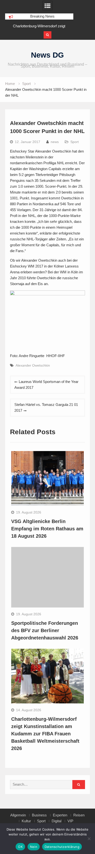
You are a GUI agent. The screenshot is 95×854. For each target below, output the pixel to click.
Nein (33, 847)
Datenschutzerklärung (62, 847)
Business (39, 815)
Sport (74, 142)
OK (20, 847)
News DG (47, 55)
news (55, 142)
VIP (70, 821)
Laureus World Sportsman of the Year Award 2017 (46, 385)
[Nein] (88, 838)
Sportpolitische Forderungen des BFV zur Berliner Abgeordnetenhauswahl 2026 (44, 630)
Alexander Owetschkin (33, 365)
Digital (56, 821)
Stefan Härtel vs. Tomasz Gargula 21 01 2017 (46, 407)
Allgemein (18, 815)
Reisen (79, 815)
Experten (60, 815)
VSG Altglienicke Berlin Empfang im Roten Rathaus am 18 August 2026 (47, 529)
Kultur (26, 821)
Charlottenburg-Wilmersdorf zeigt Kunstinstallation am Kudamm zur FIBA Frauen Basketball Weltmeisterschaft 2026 (45, 733)
